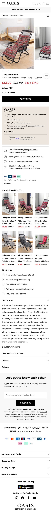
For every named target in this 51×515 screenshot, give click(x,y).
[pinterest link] (22, 497)
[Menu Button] (3, 3)
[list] (25, 44)
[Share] (48, 15)
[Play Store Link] (26, 487)
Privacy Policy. (29, 419)
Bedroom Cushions (16, 15)
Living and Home (10, 74)
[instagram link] (16, 497)
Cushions (5, 15)
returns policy (35, 168)
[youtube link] (34, 497)
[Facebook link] (28, 497)
